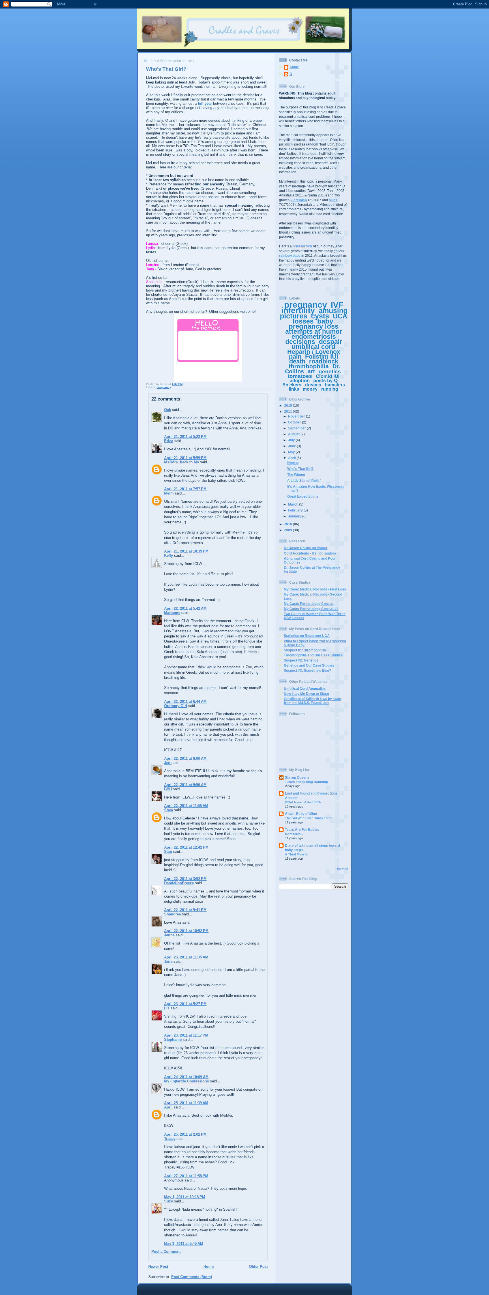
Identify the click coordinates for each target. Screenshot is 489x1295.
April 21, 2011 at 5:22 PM (185, 436)
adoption (300, 380)
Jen (167, 763)
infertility (298, 310)
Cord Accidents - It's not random (310, 553)
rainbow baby (290, 255)
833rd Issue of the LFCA (303, 802)
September (297, 428)
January (295, 516)
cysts (320, 316)
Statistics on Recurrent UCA (307, 635)
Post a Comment (166, 1251)
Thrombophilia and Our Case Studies (313, 655)
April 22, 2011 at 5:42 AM (185, 608)
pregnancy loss (313, 326)
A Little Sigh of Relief (304, 480)
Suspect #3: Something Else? (307, 670)
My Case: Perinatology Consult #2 (311, 609)
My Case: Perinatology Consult (309, 603)
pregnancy (163, 387)
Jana (168, 961)
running (329, 389)
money (310, 389)
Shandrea (172, 914)
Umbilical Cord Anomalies (305, 688)
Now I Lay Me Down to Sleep (306, 693)
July (292, 440)
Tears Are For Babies (302, 829)
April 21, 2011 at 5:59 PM (185, 458)
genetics (330, 371)
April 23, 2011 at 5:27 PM (185, 1004)
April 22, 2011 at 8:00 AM (185, 758)
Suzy (168, 1201)
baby (325, 321)
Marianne (172, 613)
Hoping (293, 463)
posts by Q (325, 380)
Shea (168, 810)
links (294, 389)
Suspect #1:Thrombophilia (305, 650)
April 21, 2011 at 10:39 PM (186, 551)
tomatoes (300, 376)
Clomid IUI (328, 376)
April (168, 1107)
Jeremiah (299, 200)
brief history (302, 246)
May (292, 452)
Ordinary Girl (175, 706)
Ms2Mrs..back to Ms (181, 462)
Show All (342, 868)
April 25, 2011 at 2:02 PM (185, 1134)
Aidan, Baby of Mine (301, 813)
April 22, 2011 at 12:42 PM (186, 847)
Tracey (169, 1138)
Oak (167, 410)
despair (330, 341)
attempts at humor (313, 331)
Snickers (291, 384)
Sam (168, 851)
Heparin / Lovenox (313, 351)
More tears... (294, 834)
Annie (294, 67)
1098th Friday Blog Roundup (306, 782)
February (296, 510)
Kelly (168, 555)
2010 (288, 524)
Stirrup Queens (297, 777)
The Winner (296, 474)
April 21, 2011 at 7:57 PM (185, 489)
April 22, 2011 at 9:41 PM (185, 910)
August (294, 434)
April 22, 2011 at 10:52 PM (186, 931)
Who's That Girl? (300, 468)
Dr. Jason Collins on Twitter (305, 548)
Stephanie (173, 1039)
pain (295, 356)
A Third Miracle (296, 854)
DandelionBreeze (179, 883)
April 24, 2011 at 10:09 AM (186, 1077)
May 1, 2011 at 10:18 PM (184, 1197)
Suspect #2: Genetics (301, 660)
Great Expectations (302, 496)
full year (205, 103)
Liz (167, 1008)
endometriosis (313, 336)
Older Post (258, 1266)
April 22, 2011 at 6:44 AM (185, 701)
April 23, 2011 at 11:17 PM (186, 1035)
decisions (300, 341)
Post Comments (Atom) (191, 1277)
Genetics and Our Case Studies (309, 665)
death (297, 361)
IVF (337, 305)
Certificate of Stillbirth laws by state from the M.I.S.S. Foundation (312, 701)
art (311, 371)
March (293, 504)
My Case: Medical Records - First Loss (315, 589)
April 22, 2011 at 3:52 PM (185, 879)
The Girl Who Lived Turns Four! (308, 818)
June (292, 446)
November (297, 416)
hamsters (335, 384)
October (295, 422)
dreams (313, 384)
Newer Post (158, 1266)
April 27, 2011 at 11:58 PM (186, 1176)
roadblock (323, 361)
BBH (168, 789)
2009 (288, 530)
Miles (333, 200)
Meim (169, 493)
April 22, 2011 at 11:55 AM (186, 806)
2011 (288, 411)
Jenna (169, 935)
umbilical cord (313, 346)
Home (208, 1266)
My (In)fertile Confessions (186, 1081)
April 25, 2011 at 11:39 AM (186, 1103)
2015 (288, 405)
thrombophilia (309, 366)
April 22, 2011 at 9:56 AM (185, 785)
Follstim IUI (321, 356)
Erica (168, 441)
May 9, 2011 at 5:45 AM (183, 1244)
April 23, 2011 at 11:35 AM (186, 957)
